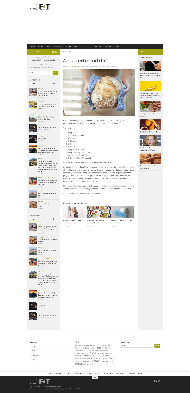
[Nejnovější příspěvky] (43, 84)
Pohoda (110, 353)
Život (83, 364)
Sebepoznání (78, 358)
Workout (77, 361)
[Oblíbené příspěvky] (34, 84)
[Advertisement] (95, 29)
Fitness (32, 46)
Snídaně (83, 358)
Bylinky (116, 46)
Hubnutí (40, 46)
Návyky (106, 350)
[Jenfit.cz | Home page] (40, 7)
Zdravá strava (86, 361)
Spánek (93, 358)
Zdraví (48, 46)
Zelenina (104, 361)
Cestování (107, 46)
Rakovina (100, 356)
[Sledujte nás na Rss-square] (56, 52)
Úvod (33, 346)
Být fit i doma (42, 138)
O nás (33, 350)
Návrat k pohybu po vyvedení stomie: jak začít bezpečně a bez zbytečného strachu (47, 93)
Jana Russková (74, 66)
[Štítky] (53, 84)
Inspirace (92, 348)
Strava (98, 358)
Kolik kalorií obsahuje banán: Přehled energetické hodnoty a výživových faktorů (149, 96)
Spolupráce (35, 355)
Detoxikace (104, 345)
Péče (91, 356)
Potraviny (78, 356)
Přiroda (95, 356)
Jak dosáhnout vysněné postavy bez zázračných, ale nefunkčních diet (150, 75)
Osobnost (86, 353)
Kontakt (33, 359)
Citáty (94, 345)
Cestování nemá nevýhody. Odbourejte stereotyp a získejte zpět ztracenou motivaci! (48, 150)
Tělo (105, 358)
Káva (91, 350)
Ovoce (105, 353)
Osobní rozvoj (86, 46)
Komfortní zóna (79, 350)
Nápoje (101, 350)
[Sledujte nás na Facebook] (53, 52)
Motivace (96, 350)
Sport (88, 358)
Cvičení (98, 345)
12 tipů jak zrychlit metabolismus (150, 132)
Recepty (68, 46)
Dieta (110, 345)
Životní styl (97, 46)
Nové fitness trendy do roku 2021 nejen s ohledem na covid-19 (47, 106)
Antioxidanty (79, 345)
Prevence (85, 356)
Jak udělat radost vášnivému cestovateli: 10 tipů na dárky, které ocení (47, 182)
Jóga (110, 348)
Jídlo (106, 348)
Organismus (79, 353)
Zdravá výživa (58, 46)
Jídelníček (99, 348)
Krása (76, 46)
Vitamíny (110, 358)
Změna (78, 364)
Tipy (102, 358)
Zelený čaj (110, 361)
